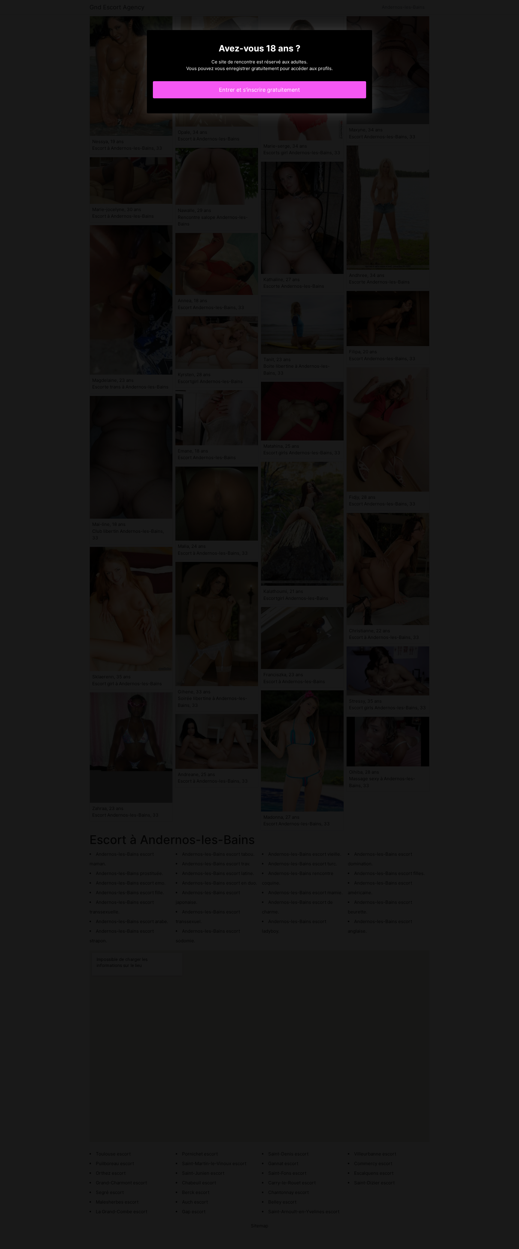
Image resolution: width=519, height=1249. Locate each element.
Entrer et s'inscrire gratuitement (259, 90)
